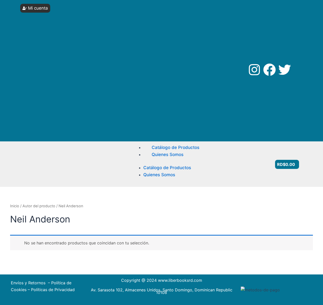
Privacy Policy (40, 102)
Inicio (14, 206)
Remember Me (44, 51)
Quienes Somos (167, 154)
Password (36, 32)
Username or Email (43, 13)
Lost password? (43, 74)
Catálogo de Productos (175, 147)
